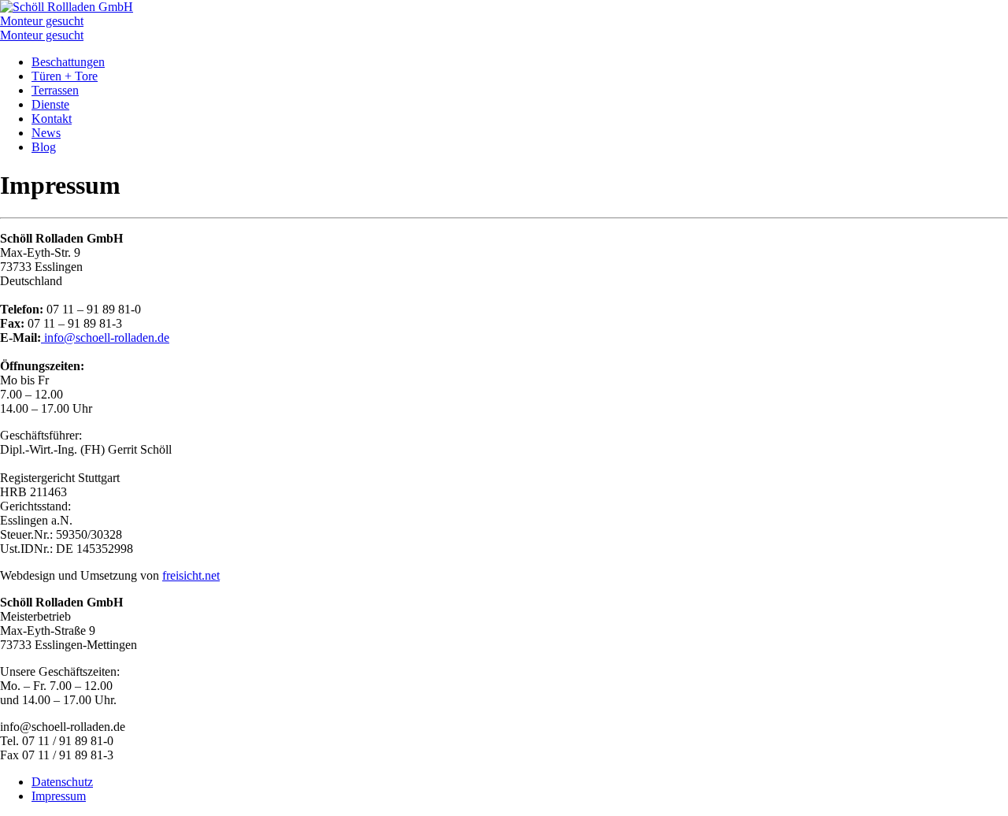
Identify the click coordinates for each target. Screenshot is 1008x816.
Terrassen (55, 90)
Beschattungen (68, 62)
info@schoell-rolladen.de (105, 337)
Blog (44, 147)
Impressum (59, 796)
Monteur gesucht (41, 21)
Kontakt (52, 118)
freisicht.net (191, 575)
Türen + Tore (65, 76)
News (46, 132)
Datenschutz (62, 781)
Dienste (50, 104)
